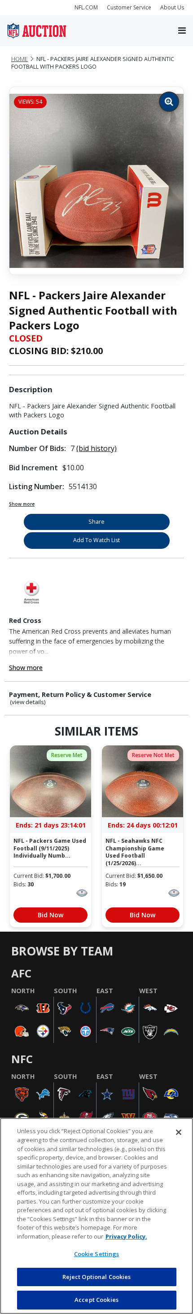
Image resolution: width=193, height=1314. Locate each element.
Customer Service (129, 7)
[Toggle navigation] (182, 31)
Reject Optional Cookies (96, 1277)
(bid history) (96, 448)
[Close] (179, 1132)
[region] (96, 1216)
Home (19, 59)
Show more (22, 504)
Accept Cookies (96, 1300)
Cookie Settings (96, 1254)
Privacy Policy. (126, 1236)
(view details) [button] (28, 702)
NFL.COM (86, 7)
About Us (172, 7)
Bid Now (50, 915)
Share (96, 522)
